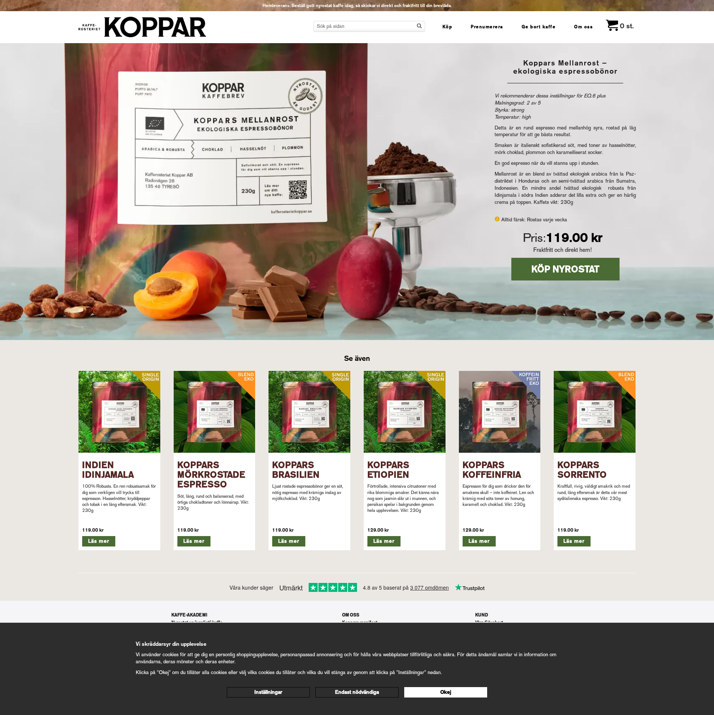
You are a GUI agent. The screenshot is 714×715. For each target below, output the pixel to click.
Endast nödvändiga (357, 692)
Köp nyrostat (565, 269)
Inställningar (268, 692)
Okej (445, 692)
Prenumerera (487, 26)
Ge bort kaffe (539, 26)
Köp (448, 26)
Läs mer (98, 541)
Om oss (583, 26)
